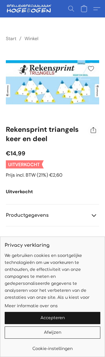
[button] (30, 8)
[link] (52, 346)
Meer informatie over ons (31, 306)
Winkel (31, 38)
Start (11, 38)
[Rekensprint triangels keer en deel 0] (52, 82)
